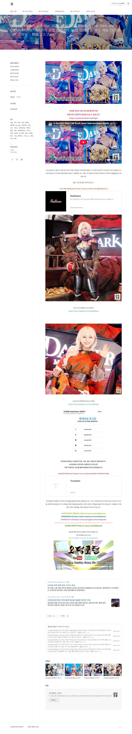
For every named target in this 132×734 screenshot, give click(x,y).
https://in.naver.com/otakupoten (93, 513)
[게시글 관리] (55, 616)
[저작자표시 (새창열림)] (68, 616)
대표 (31, 136)
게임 (15, 130)
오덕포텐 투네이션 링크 (17, 727)
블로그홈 (13, 11)
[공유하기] (53, 616)
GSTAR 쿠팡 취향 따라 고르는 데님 (61, 585)
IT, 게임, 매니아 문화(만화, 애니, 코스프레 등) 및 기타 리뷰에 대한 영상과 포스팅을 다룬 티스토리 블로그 (80, 696)
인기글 (18, 97)
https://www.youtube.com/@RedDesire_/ (92, 189)
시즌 (25, 136)
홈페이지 (20, 136)
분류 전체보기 (14, 63)
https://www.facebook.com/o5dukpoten (89, 516)
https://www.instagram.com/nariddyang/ (83, 404)
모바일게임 (22, 128)
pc (28, 136)
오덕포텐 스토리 (55, 693)
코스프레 (21, 133)
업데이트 (24, 125)
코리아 (28, 130)
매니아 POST (75, 11)
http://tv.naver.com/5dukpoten (90, 526)
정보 (11, 122)
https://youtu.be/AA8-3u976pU (83, 118)
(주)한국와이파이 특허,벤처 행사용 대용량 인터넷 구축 (69, 600)
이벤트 (31, 133)
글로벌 (12, 125)
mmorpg (18, 125)
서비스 (16, 128)
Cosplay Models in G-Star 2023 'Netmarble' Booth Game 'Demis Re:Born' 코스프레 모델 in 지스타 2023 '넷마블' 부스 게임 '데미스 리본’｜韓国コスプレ (79, 641)
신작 (11, 138)
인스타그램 (17, 159)
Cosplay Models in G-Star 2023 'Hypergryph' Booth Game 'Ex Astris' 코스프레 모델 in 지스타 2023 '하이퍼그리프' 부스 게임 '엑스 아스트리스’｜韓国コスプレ (79, 631)
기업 (15, 136)
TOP (120, 727)
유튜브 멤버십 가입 (33, 727)
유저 (26, 133)
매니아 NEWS (43, 11)
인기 (11, 128)
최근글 (12, 97)
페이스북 (12, 159)
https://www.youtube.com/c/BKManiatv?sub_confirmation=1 (89, 523)
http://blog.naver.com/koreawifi (59, 597)
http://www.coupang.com (57, 582)
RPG (29, 125)
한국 (15, 138)
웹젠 (11, 130)
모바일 (16, 133)
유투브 (22, 159)
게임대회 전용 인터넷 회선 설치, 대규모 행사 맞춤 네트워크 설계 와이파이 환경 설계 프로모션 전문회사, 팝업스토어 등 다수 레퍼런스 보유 (76, 604)
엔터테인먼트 (21, 130)
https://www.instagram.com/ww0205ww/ (83, 311)
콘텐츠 (27, 122)
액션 (19, 122)
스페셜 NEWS (59, 11)
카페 (11, 133)
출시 (11, 136)
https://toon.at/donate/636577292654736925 (91, 473)
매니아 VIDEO (27, 11)
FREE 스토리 (90, 11)
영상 (22, 122)
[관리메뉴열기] (128, 3)
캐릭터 (28, 128)
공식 (15, 122)
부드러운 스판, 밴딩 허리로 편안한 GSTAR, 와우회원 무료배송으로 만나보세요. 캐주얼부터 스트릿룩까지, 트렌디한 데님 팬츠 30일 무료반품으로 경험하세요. (83, 589)
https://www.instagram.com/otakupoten (90, 519)
